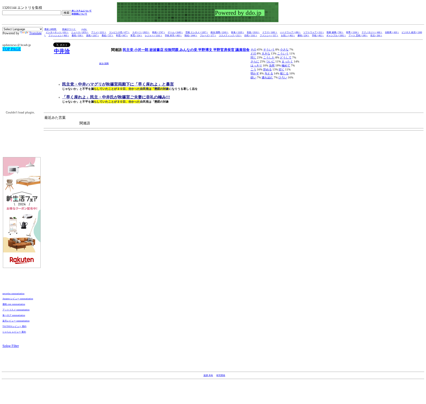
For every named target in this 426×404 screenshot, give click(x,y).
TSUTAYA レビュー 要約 (14, 326)
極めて (286, 65)
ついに (270, 61)
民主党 (128, 50)
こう (253, 69)
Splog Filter (10, 346)
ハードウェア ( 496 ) (290, 32)
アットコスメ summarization (16, 309)
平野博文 (205, 50)
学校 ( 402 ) (318, 35)
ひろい (282, 77)
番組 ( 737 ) (107, 35)
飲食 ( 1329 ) (237, 32)
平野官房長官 (224, 50)
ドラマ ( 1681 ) (269, 32)
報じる (284, 73)
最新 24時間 (50, 29)
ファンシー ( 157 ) (269, 35)
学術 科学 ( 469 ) (173, 35)
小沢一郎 (141, 50)
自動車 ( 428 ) (392, 32)
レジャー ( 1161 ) (153, 35)
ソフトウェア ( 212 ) (313, 32)
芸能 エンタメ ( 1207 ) (196, 32)
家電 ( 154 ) (136, 35)
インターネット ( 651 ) (57, 32)
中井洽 (62, 51)
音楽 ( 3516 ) (253, 32)
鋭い (253, 77)
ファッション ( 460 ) (58, 35)
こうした (269, 57)
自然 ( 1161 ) (250, 35)
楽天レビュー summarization (16, 321)
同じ (253, 57)
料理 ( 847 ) (122, 35)
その (253, 49)
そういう (269, 49)
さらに (254, 61)
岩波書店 (156, 50)
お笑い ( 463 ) (288, 35)
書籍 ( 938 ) (77, 35)
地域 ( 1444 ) (190, 35)
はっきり (256, 65)
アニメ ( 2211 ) (98, 32)
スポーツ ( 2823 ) (141, 32)
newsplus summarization (13, 293)
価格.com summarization (13, 304)
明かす (254, 73)
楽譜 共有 (208, 375)
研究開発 (220, 375)
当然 (272, 65)
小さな (284, 49)
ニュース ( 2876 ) (80, 32)
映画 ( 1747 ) (158, 32)
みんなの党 (188, 50)
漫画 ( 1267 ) (92, 35)
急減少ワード (69, 29)
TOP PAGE (11, 49)
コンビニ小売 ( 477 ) (119, 32)
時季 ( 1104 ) (352, 32)
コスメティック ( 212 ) (230, 35)
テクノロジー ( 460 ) (372, 32)
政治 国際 (104, 63)
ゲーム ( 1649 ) (175, 32)
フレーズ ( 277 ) (208, 35)
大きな (266, 53)
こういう (283, 53)
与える (268, 73)
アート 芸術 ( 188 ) (358, 35)
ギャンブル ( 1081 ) (336, 35)
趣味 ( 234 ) (303, 35)
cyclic (84, 29)
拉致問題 (171, 50)
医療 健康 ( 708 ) (335, 32)
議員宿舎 (242, 50)
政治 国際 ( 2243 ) (220, 32)
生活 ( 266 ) (376, 35)
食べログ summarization (13, 315)
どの (253, 53)
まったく (287, 61)
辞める (267, 69)
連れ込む (267, 77)
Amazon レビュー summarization (17, 298)
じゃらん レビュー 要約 (14, 332)
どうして (286, 57)
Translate (35, 33)
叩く (281, 69)
